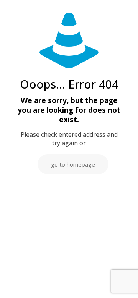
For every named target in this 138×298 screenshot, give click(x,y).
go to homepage (73, 164)
